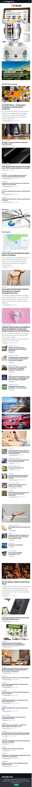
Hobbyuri (17, 483)
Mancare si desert (12, 466)
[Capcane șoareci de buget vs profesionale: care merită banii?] (16, 632)
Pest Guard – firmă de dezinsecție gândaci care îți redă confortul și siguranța (16, 756)
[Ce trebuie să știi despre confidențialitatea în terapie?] (16, 657)
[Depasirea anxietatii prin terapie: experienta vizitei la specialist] (4, 348)
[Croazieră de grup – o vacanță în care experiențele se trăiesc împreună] (16, 405)
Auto (3, 164)
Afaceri (5, 11)
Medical (10, 657)
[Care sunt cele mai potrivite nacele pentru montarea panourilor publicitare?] (4, 367)
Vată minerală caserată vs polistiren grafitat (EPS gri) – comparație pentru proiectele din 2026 (19, 452)
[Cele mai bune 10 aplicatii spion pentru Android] (16, 242)
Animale (10, 533)
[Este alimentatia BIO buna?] (4, 468)
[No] (30, 782)
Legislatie (6, 657)
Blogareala (8, 140)
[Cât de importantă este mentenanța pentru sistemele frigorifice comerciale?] (4, 493)
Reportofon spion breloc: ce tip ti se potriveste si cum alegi (16, 199)
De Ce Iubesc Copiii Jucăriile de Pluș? (16, 583)
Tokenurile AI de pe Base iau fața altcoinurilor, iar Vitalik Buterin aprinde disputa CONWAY (19, 378)
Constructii (14, 365)
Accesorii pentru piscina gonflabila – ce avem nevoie (17, 387)
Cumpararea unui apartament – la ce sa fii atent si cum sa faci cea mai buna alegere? (18, 359)
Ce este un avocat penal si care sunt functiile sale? (15, 143)
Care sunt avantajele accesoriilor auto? (15, 553)
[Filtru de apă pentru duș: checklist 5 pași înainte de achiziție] (16, 33)
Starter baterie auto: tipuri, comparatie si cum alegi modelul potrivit (15, 700)
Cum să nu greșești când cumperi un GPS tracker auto (16, 192)
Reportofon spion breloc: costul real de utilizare (15, 677)
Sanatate (9, 325)
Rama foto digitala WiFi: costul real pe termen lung (15, 708)
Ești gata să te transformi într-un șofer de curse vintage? (17, 485)
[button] (3, 1)
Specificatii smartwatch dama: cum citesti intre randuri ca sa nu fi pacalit (15, 184)
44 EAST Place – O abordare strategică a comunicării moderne (14, 107)
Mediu (13, 458)
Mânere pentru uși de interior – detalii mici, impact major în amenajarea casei (14, 725)
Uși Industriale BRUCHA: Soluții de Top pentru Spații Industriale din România (18, 477)
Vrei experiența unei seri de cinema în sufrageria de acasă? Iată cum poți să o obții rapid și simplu (15, 733)
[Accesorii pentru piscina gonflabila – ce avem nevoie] (4, 387)
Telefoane (8, 251)
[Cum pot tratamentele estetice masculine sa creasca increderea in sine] (16, 278)
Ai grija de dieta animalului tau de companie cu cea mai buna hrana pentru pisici (18, 537)
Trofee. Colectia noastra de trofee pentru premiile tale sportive (13, 718)
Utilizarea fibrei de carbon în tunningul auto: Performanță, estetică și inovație (16, 167)
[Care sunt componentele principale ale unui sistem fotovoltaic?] (4, 460)
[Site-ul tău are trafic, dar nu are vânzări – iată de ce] (16, 218)
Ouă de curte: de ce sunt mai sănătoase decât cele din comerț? (15, 764)
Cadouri (13, 483)
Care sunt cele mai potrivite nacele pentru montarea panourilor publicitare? (17, 368)
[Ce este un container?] (4, 545)
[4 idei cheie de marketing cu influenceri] (16, 513)
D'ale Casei (16, 355)
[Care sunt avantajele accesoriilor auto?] (4, 553)
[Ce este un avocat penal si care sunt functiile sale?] (16, 132)
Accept (16, 784)
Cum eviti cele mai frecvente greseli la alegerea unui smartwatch (15, 693)
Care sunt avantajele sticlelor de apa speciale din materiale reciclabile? (16, 741)
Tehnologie (17, 458)
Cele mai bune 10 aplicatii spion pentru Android (16, 254)
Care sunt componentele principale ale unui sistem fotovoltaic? (18, 460)
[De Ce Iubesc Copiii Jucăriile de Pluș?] (16, 571)
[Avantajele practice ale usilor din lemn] (4, 527)
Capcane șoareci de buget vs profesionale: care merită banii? (13, 644)
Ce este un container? (15, 545)
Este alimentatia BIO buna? (16, 468)
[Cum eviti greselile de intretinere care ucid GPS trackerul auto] (16, 606)
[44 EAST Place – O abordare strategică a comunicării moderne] (16, 94)
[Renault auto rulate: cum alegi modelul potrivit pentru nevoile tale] (16, 422)
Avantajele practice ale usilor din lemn (19, 527)
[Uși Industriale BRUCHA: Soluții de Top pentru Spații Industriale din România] (4, 476)
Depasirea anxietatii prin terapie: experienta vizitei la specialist (17, 349)
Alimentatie (4, 761)
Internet (4, 251)
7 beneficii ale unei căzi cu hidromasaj (12, 748)
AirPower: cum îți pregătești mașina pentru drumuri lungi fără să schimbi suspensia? (14, 176)
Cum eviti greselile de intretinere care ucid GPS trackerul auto (15, 618)
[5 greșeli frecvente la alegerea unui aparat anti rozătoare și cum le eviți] (16, 51)
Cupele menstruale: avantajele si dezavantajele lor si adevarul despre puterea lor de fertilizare (16, 329)
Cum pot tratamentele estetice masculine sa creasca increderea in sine (15, 291)
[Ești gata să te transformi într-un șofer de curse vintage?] (4, 485)
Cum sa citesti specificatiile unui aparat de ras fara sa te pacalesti (15, 685)
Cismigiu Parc (9, 1)
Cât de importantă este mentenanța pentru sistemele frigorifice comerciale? (18, 494)
